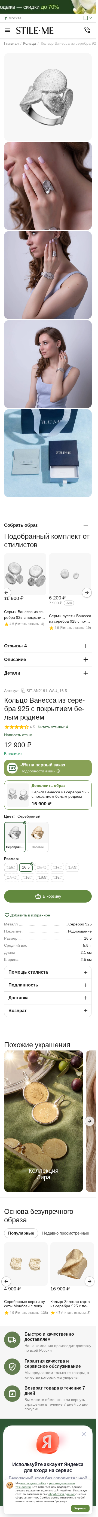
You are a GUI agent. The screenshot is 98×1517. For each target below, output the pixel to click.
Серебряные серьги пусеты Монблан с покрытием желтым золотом (25, 1304)
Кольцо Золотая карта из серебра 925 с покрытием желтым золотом (70, 1304)
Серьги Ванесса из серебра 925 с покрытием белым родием (25, 615)
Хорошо (80, 1508)
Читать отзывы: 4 (53, 727)
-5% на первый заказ (42, 765)
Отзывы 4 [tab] (15, 645)
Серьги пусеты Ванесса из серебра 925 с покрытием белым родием (70, 619)
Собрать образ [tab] (21, 525)
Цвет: (9, 816)
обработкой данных (61, 1493)
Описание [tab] (15, 659)
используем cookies (33, 1483)
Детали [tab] (12, 673)
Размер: (11, 859)
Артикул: (11, 691)
